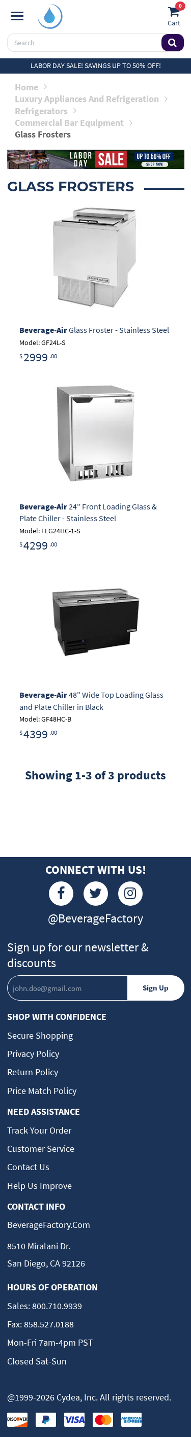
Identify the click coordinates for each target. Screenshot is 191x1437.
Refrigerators (41, 111)
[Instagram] (130, 893)
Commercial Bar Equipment (69, 122)
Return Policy (32, 1072)
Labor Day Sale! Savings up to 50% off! (96, 65)
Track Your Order (39, 1130)
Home (26, 87)
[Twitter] (96, 893)
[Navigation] (17, 16)
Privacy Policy (33, 1053)
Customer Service (40, 1148)
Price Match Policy (41, 1091)
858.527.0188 (48, 1324)
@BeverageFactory (95, 918)
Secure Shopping (40, 1035)
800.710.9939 (56, 1306)
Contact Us (28, 1167)
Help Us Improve (39, 1185)
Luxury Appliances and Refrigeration (87, 99)
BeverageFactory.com (48, 1224)
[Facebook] (61, 893)
